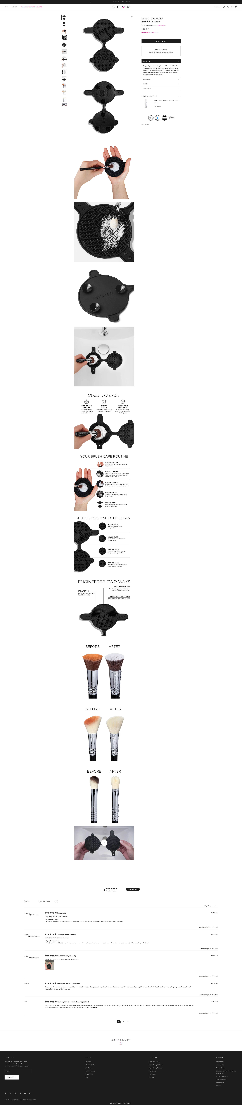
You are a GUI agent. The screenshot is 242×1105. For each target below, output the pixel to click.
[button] (121, 1103)
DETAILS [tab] (145, 84)
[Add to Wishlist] (131, 17)
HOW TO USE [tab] (146, 79)
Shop (7, 7)
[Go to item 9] (64, 71)
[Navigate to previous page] (114, 1021)
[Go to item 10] (64, 78)
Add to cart (161, 41)
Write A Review (132, 889)
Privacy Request (221, 1068)
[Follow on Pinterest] (20, 1093)
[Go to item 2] (64, 24)
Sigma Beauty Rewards (155, 1068)
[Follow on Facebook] (5, 1093)
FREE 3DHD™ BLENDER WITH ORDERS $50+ (121, 2)
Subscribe (11, 1077)
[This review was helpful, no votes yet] (212, 927)
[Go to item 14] (64, 104)
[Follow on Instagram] (15, 1093)
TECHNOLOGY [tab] (147, 88)
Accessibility (220, 1065)
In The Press (89, 1074)
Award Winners (90, 1071)
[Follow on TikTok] (30, 1093)
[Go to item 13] (64, 99)
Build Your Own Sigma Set (31, 7)
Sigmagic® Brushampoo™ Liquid (167, 100)
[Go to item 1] (64, 17)
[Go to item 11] (64, 85)
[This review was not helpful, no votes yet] (215, 927)
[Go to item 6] (64, 51)
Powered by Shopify (28, 1099)
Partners (151, 1077)
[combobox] (32, 901)
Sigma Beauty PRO (154, 1062)
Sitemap (218, 1086)
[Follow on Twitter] (10, 1093)
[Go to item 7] (64, 58)
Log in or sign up (162, 25)
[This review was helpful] (212, 1013)
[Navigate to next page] (128, 1021)
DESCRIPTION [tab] (146, 61)
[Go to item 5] (64, 44)
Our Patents (89, 1068)
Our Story (88, 1062)
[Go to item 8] (64, 65)
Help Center (219, 1062)
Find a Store (152, 1074)
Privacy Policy (220, 1082)
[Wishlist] (232, 7)
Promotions (152, 1071)
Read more (94, 1007)
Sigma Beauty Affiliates (155, 1065)
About (14, 7)
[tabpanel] (161, 70)
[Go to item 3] (64, 31)
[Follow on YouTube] (25, 1093)
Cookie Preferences (222, 1076)
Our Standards (90, 1065)
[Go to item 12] (64, 92)
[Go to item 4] (64, 38)
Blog (87, 1077)
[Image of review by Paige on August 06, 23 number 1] (49, 965)
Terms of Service (221, 1079)
